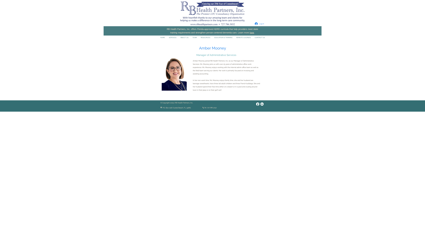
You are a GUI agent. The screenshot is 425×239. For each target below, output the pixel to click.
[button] (257, 7)
